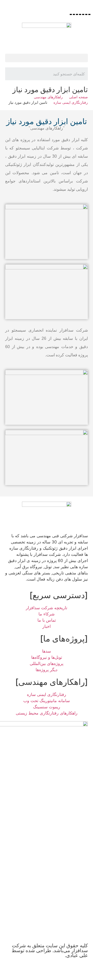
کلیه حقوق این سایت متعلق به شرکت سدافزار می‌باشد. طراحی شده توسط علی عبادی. (50, 950)
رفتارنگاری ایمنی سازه (70, 102)
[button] (46, 58)
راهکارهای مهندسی (48, 97)
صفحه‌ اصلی (78, 97)
